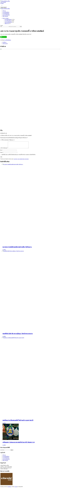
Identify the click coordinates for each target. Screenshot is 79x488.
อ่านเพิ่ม (4, 249)
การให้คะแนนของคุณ (4, 139)
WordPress (9, 486)
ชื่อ (1, 150)
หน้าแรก (4, 10)
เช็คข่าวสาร (7, 23)
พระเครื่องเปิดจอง (6, 12)
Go (20, 26)
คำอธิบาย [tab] (4, 42)
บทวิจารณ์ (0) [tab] (5, 43)
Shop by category (6, 18)
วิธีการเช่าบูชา (5, 16)
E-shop (16, 486)
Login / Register (3, 2)
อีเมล (1, 152)
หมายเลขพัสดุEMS (6, 14)
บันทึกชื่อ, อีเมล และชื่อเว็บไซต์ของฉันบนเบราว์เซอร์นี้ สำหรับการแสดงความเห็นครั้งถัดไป (18, 154)
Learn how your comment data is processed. (21, 158)
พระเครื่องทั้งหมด (6, 13)
